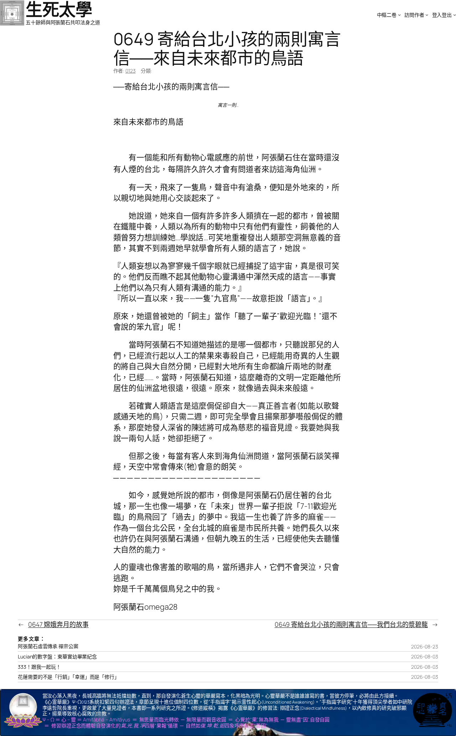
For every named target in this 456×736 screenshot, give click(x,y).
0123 (130, 70)
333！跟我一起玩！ (39, 667)
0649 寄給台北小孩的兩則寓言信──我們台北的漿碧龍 (351, 624)
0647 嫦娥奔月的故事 (58, 624)
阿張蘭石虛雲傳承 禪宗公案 (48, 646)
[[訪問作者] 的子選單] (426, 14)
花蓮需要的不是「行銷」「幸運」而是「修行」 (68, 677)
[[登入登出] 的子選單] (454, 14)
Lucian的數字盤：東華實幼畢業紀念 (57, 656)
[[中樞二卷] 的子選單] (399, 14)
